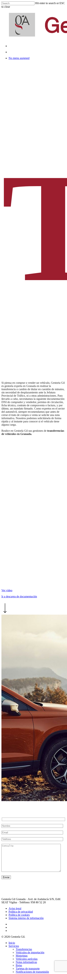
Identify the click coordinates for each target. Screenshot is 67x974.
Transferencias (24, 949)
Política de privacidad (21, 911)
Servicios (14, 946)
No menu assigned (19, 58)
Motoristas (22, 955)
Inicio (12, 942)
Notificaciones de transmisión (32, 971)
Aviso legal (15, 908)
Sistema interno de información (26, 918)
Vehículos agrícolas (27, 958)
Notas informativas (26, 962)
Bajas (19, 965)
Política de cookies (19, 914)
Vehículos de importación (30, 952)
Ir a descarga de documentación (19, 596)
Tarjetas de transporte (28, 968)
